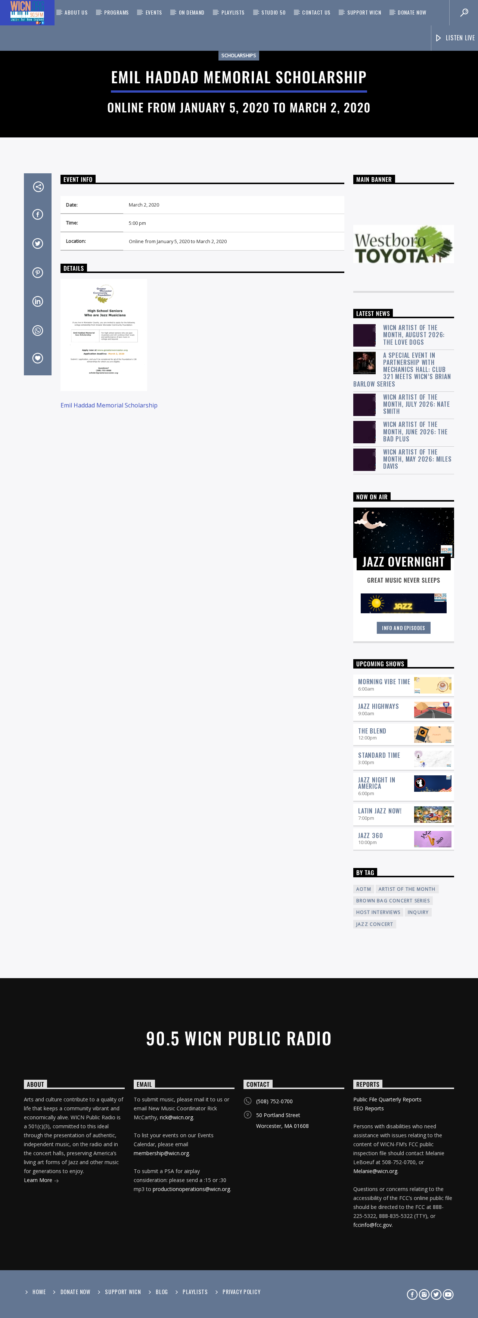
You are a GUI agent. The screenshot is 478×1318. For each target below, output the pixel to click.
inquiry (418, 912)
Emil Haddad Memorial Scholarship (109, 405)
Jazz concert (374, 924)
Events (154, 12)
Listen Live (459, 37)
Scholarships (238, 55)
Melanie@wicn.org (375, 1171)
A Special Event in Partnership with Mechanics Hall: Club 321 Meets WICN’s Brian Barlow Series (402, 370)
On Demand (192, 12)
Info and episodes (403, 628)
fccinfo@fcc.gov (372, 1224)
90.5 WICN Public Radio (239, 1037)
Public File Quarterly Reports (387, 1099)
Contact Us (316, 12)
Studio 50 (273, 12)
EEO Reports (368, 1108)
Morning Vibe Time (384, 681)
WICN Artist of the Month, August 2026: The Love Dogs (414, 335)
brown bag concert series (393, 900)
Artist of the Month (407, 889)
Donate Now (412, 12)
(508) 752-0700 (274, 1101)
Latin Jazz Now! (380, 810)
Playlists (233, 12)
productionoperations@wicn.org (191, 1189)
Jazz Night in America (376, 783)
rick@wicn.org (176, 1117)
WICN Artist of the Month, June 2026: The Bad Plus (415, 432)
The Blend (372, 730)
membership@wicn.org (161, 1153)
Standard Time (379, 755)
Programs (116, 12)
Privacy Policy (241, 1292)
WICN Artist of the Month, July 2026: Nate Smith (416, 404)
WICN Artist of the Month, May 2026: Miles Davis (417, 459)
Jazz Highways (378, 706)
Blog (162, 1292)
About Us (76, 12)
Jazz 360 (370, 835)
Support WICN (364, 12)
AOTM (363, 889)
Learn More (39, 1180)
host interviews (378, 912)
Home (39, 1292)
